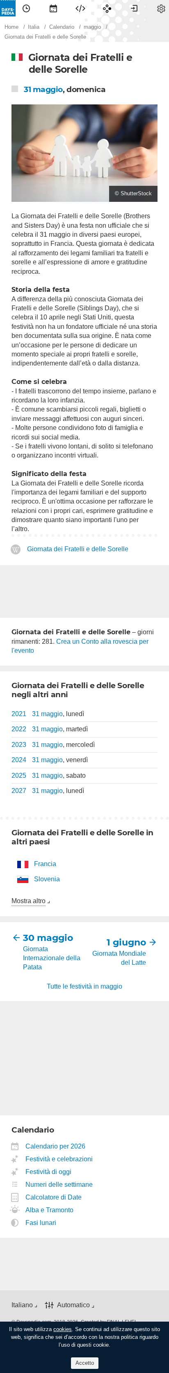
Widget (80, 8)
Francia (45, 863)
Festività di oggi (48, 1171)
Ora (26, 8)
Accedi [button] (134, 8)
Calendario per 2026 (55, 1146)
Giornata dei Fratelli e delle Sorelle (77, 549)
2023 (18, 744)
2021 (18, 713)
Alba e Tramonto (49, 1210)
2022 (18, 729)
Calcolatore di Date (54, 1197)
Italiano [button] (22, 1304)
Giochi (107, 8)
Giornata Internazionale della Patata (51, 958)
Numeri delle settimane (59, 1184)
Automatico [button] (73, 1304)
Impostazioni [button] (161, 8)
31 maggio (43, 89)
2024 (18, 759)
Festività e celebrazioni (59, 1159)
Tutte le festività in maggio (84, 986)
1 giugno (126, 942)
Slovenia (47, 879)
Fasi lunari (41, 1222)
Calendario (53, 8)
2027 (18, 790)
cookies (62, 1329)
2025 (18, 775)
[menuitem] (26, 8)
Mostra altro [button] (28, 900)
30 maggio (48, 937)
